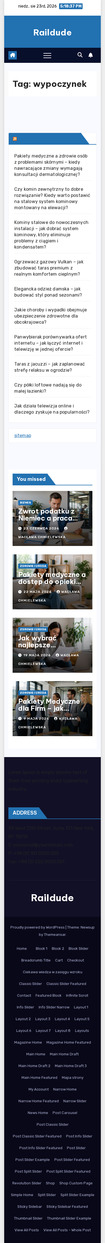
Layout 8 (63, 1031)
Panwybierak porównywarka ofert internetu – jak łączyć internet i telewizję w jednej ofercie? (50, 343)
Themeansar (55, 934)
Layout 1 (81, 1007)
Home (22, 948)
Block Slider (78, 948)
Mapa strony (72, 1077)
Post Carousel (65, 1113)
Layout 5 (82, 1019)
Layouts (82, 1031)
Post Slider (76, 1148)
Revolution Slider (26, 1183)
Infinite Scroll (77, 995)
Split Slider (47, 1195)
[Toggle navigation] (47, 55)
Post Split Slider (28, 1171)
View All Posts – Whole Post (67, 1230)
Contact (24, 995)
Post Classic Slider (53, 1124)
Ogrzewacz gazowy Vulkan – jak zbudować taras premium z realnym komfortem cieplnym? (48, 268)
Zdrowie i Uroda (33, 566)
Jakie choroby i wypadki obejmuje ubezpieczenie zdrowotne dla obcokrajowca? (50, 316)
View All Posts (27, 1230)
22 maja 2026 (38, 592)
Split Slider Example (77, 1195)
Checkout (75, 960)
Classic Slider (30, 984)
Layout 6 (23, 1031)
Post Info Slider (79, 1136)
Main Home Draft (64, 1054)
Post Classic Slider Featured (37, 1136)
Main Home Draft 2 (34, 1066)
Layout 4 (62, 1019)
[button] (80, 55)
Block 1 (41, 948)
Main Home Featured (39, 1077)
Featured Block (49, 995)
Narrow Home (65, 1089)
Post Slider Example (32, 1160)
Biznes (25, 502)
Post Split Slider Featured (68, 1171)
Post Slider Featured (72, 1160)
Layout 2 (23, 1019)
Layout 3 (42, 1019)
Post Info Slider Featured (40, 1148)
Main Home (35, 1054)
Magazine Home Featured (68, 1042)
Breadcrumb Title (36, 960)
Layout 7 (43, 1031)
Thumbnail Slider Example (69, 1218)
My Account (39, 1089)
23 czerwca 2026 (42, 528)
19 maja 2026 (38, 655)
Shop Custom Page (76, 1183)
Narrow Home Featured (38, 1101)
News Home (38, 1113)
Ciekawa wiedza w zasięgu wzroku (52, 972)
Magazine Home (28, 1042)
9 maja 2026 (37, 718)
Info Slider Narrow (54, 1007)
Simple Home (22, 1195)
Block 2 (58, 948)
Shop (50, 1183)
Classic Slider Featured (66, 984)
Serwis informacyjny (48, 138)
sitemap (22, 435)
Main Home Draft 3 (71, 1066)
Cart (59, 960)
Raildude (52, 32)
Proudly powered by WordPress (38, 927)
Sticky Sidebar (29, 1206)
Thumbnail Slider (28, 1218)
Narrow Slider (75, 1101)
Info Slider (25, 1007)
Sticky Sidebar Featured (67, 1206)
